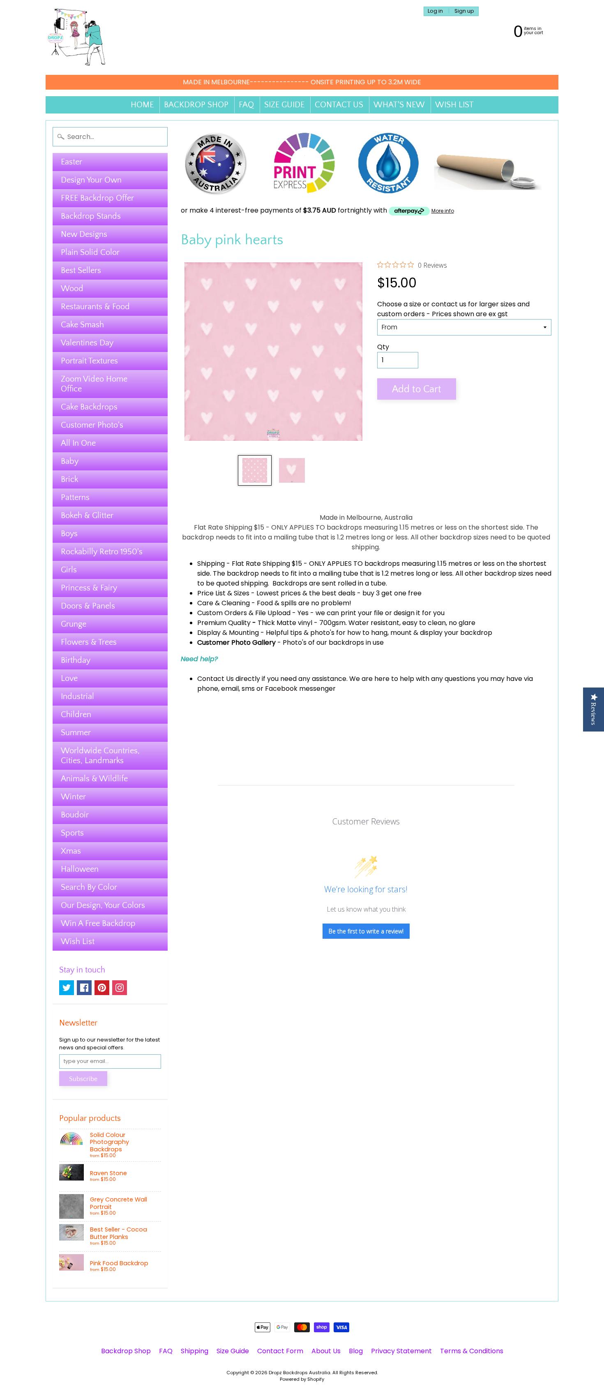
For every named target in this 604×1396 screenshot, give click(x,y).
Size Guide (233, 1351)
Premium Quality (224, 622)
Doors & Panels (88, 606)
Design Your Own (91, 180)
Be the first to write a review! (366, 931)
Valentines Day (87, 342)
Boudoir (75, 815)
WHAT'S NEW (399, 104)
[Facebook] (84, 987)
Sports (72, 833)
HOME (142, 104)
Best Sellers (81, 270)
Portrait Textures (89, 361)
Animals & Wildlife (94, 778)
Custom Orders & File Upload (243, 613)
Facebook (281, 688)
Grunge (73, 624)
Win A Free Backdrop (98, 923)
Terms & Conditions (471, 1351)
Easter (71, 162)
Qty (383, 347)
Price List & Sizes (223, 593)
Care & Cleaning (223, 603)
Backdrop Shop (126, 1351)
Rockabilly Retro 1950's (102, 551)
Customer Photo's (92, 425)
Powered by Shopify (302, 1379)
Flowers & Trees (89, 642)
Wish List (78, 941)
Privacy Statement (401, 1351)
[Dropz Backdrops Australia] (76, 37)
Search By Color (89, 887)
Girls (69, 569)
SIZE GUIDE (284, 104)
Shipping (211, 563)
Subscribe (83, 1079)
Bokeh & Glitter (87, 515)
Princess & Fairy (89, 588)
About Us (326, 1351)
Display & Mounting (228, 632)
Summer (76, 732)
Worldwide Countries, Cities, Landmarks (100, 755)
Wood (72, 288)
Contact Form (280, 1351)
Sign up (464, 11)
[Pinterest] (102, 987)
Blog (356, 1351)
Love (69, 678)
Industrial (77, 696)
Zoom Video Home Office (94, 384)
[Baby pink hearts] (254, 470)
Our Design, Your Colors (103, 905)
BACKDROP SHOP (196, 104)
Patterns (75, 497)
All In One (78, 443)
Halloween (80, 869)
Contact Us (215, 678)
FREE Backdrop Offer (97, 198)
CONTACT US (339, 104)
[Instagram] (119, 987)
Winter (73, 796)
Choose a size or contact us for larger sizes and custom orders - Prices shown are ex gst (453, 309)
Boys (69, 533)
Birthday (75, 660)
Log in (435, 11)
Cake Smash (82, 324)
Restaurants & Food (95, 306)
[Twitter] (66, 987)
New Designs (84, 234)
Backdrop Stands (91, 216)
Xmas (71, 851)
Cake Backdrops (89, 407)
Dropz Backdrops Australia (299, 1372)
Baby (69, 461)
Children (76, 714)
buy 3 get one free (392, 593)
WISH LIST (454, 104)
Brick (69, 479)
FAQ (246, 104)
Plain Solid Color (90, 252)
